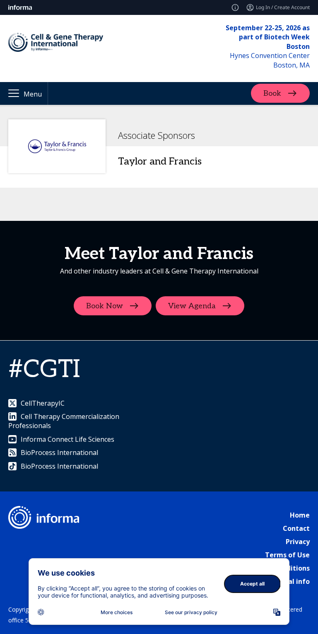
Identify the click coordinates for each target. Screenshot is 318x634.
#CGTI (44, 370)
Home (300, 515)
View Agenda (192, 306)
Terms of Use (287, 554)
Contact (296, 528)
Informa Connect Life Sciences (67, 439)
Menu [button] (33, 94)
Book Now (104, 306)
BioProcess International (59, 452)
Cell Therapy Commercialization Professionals (63, 421)
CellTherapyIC (43, 403)
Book (272, 93)
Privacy (298, 541)
